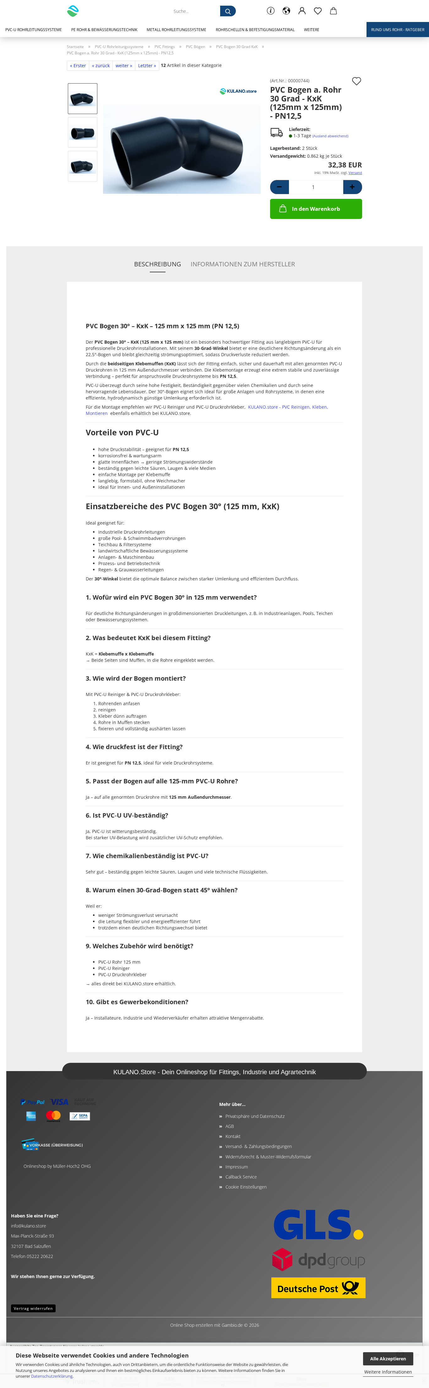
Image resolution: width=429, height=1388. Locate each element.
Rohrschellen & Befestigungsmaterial (255, 29)
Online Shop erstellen (191, 1325)
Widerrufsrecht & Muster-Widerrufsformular (268, 1157)
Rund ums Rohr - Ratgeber (397, 29)
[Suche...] (228, 11)
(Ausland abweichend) (330, 135)
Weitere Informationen (388, 1372)
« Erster (78, 65)
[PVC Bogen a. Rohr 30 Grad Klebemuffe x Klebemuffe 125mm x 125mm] (182, 149)
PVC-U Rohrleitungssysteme (33, 29)
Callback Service (241, 1177)
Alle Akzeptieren (388, 1359)
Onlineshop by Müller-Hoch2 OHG (57, 1166)
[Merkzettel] (318, 11)
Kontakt (233, 1136)
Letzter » (147, 65)
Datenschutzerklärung (52, 1376)
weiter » (124, 65)
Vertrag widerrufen (33, 1308)
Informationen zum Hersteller (243, 264)
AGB (229, 1126)
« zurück (101, 65)
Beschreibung (157, 264)
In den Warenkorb (316, 208)
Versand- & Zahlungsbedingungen (258, 1146)
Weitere (311, 29)
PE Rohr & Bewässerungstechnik (104, 29)
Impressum (236, 1167)
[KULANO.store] (75, 11)
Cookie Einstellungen (246, 1187)
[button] (286, 11)
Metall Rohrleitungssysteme (176, 29)
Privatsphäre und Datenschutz (255, 1116)
